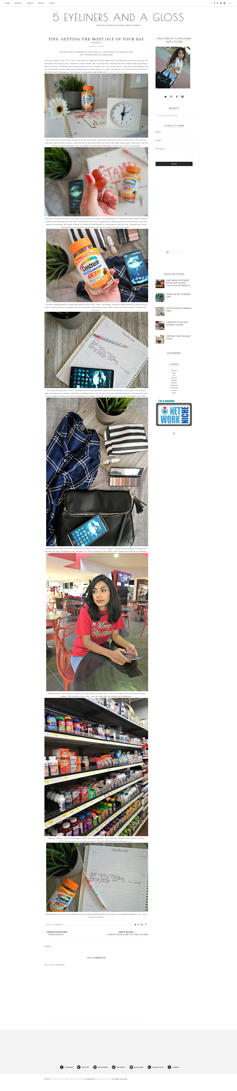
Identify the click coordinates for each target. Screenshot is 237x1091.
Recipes (174, 390)
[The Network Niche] (174, 426)
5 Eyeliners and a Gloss (118, 17)
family (174, 380)
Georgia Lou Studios (103, 1079)
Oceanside (174, 388)
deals (174, 373)
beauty (174, 370)
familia (174, 378)
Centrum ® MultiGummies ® (118, 72)
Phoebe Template (77, 1079)
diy (174, 375)
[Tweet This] (136, 924)
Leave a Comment (54, 924)
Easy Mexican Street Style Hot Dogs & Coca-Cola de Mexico (178, 283)
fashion (174, 383)
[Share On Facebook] (138, 924)
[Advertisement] (174, 208)
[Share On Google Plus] (142, 924)
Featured (174, 385)
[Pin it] (146, 924)
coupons (130, 841)
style (174, 393)
